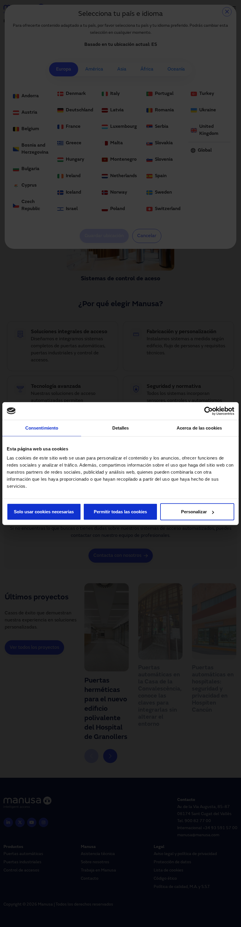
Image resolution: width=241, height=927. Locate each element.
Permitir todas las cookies (120, 511)
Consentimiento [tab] (41, 427)
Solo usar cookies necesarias (44, 511)
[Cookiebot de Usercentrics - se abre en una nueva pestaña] (208, 410)
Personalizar (194, 511)
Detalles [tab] (120, 427)
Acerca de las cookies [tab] (199, 427)
